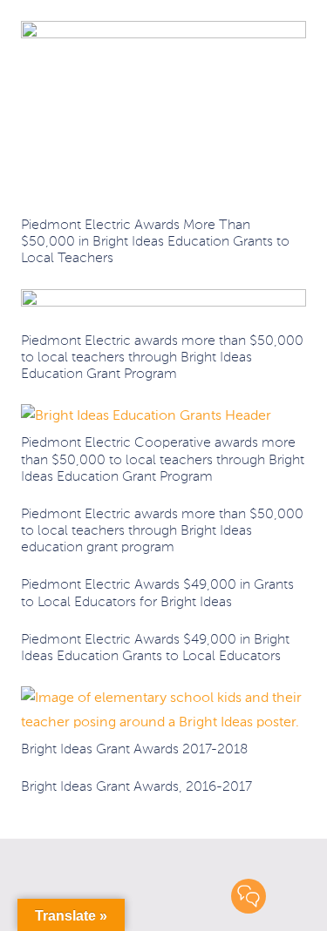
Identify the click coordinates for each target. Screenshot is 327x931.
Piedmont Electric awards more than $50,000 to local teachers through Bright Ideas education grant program (162, 531)
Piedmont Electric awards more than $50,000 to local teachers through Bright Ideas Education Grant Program (162, 357)
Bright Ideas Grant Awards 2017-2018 (134, 750)
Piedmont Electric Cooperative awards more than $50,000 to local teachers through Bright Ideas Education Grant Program (162, 459)
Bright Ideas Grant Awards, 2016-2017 (136, 787)
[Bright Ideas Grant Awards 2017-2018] (163, 698)
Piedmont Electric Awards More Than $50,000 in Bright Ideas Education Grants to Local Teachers (155, 242)
